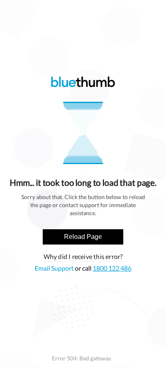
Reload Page (83, 236)
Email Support (55, 268)
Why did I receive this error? (83, 256)
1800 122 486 (112, 268)
